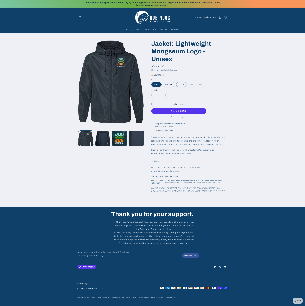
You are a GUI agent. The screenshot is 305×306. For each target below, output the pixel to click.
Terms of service (157, 297)
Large (181, 84)
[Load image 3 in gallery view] (119, 138)
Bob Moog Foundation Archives (155, 229)
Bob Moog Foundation (92, 297)
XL (193, 85)
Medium (168, 84)
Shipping (154, 70)
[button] (80, 17)
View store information (163, 131)
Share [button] (156, 161)
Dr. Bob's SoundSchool (143, 226)
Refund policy (131, 297)
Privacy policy (144, 297)
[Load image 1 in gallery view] (86, 138)
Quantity (154, 90)
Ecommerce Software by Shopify (112, 297)
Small (156, 84)
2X (201, 85)
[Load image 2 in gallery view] (102, 138)
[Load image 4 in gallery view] (136, 138)
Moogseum (171, 182)
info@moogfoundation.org (166, 171)
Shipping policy (171, 297)
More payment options (179, 117)
